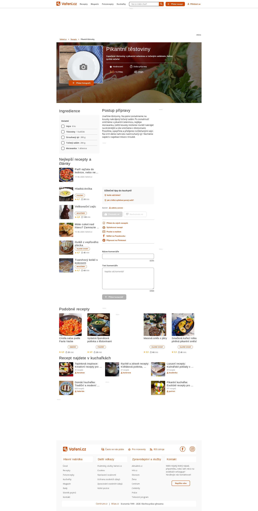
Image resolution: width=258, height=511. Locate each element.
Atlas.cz (115, 503)
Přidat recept (177, 4)
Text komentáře (110, 265)
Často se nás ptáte (114, 449)
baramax (81, 373)
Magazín (95, 4)
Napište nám (181, 483)
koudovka (173, 373)
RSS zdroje (159, 449)
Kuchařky (121, 4)
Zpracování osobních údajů (110, 483)
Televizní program (140, 497)
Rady (65, 488)
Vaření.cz (63, 39)
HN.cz (134, 470)
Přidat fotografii (83, 83)
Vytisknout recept (115, 227)
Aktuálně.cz (137, 466)
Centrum (136, 483)
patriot (172, 391)
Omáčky (72, 347)
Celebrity (136, 488)
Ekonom (135, 475)
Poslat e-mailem (114, 232)
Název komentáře (110, 251)
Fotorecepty (108, 4)
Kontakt (66, 497)
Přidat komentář (116, 297)
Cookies (101, 470)
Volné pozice (103, 488)
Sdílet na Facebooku (115, 236)
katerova (127, 373)
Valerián (80, 391)
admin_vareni (117, 208)
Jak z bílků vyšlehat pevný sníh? (120, 200)
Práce (134, 492)
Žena (134, 479)
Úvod (65, 466)
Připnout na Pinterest (116, 240)
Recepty (84, 4)
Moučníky (81, 213)
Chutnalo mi (113, 214)
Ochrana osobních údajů (108, 479)
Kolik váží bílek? (114, 195)
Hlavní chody (82, 249)
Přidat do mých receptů (117, 223)
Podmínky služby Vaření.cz (109, 466)
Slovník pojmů (69, 492)
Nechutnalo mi (136, 214)
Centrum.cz (102, 503)
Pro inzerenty (139, 449)
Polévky (80, 195)
